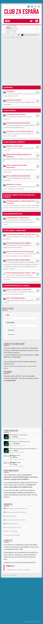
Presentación (16, 462)
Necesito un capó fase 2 (20, 435)
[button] (31, 21)
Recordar (11, 330)
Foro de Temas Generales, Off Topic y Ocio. (21, 234)
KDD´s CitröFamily (11, 531)
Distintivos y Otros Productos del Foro (20, 131)
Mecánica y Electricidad (14, 146)
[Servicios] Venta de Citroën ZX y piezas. (20, 251)
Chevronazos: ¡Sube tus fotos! (15, 520)
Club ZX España (21, 12)
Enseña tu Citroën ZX (13, 100)
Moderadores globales (16, 366)
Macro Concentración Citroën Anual (18, 290)
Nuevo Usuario (27, 366)
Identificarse (8, 308)
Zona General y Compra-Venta (15, 230)
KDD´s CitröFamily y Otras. (15, 298)
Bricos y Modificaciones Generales (18, 176)
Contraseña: (10, 322)
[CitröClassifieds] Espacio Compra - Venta (20, 273)
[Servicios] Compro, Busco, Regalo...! (19, 243)
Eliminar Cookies (10, 516)
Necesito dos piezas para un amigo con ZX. (25, 449)
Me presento (16, 455)
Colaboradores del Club (13, 214)
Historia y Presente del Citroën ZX (18, 123)
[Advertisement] (21, 62)
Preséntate (10, 91)
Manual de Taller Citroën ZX (21, 442)
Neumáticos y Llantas (13, 184)
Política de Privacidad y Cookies (16, 512)
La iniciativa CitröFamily (12, 535)
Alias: (8, 315)
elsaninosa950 (11, 380)
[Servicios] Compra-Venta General (18, 260)
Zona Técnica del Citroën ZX (15, 142)
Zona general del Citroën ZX (16, 114)
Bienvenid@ (9, 87)
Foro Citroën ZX (10, 110)
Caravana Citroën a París (13, 527)
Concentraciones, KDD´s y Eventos (17, 285)
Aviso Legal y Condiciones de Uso (16, 508)
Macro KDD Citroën (12, 524)
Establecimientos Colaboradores (17, 218)
